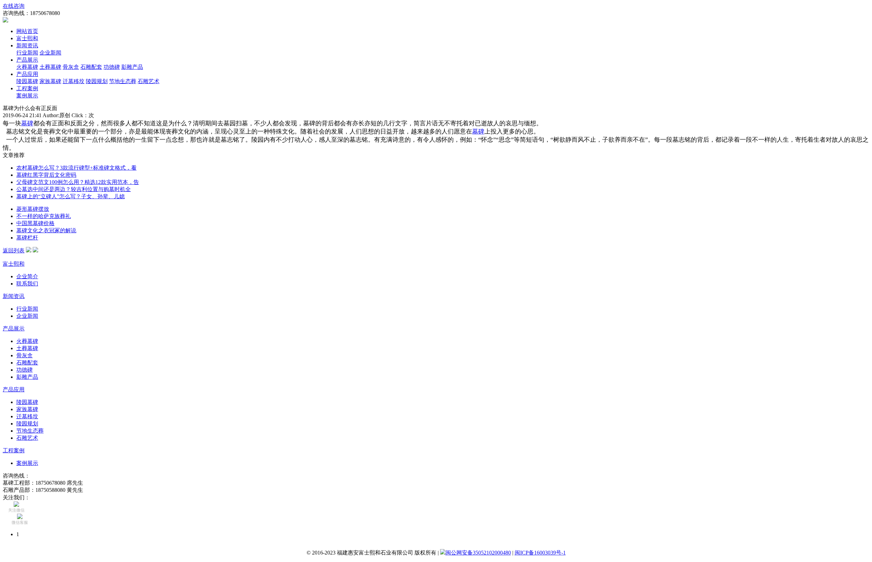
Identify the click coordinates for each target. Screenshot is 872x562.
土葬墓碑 (50, 67)
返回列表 (14, 250)
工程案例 (27, 88)
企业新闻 (50, 53)
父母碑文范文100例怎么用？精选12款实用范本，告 (77, 182)
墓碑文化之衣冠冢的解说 (46, 230)
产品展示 (27, 60)
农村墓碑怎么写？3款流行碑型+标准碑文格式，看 (76, 168)
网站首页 (27, 31)
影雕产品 (132, 67)
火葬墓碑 (27, 67)
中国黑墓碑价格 (35, 223)
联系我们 (27, 283)
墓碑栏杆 (27, 237)
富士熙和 (27, 38)
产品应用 (27, 74)
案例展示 (27, 95)
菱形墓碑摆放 (32, 209)
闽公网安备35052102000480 (478, 553)
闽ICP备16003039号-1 (540, 553)
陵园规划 (97, 81)
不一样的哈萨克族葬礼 (43, 216)
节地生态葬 (122, 81)
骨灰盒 (71, 67)
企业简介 (27, 276)
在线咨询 (14, 6)
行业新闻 (27, 53)
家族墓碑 (50, 81)
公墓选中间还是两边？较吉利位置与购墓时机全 (73, 189)
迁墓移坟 (73, 81)
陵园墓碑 (27, 81)
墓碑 (27, 123)
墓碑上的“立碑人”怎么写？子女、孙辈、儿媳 (70, 196)
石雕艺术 (148, 81)
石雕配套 (91, 67)
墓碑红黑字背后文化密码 (46, 175)
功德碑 (112, 67)
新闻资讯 (27, 45)
